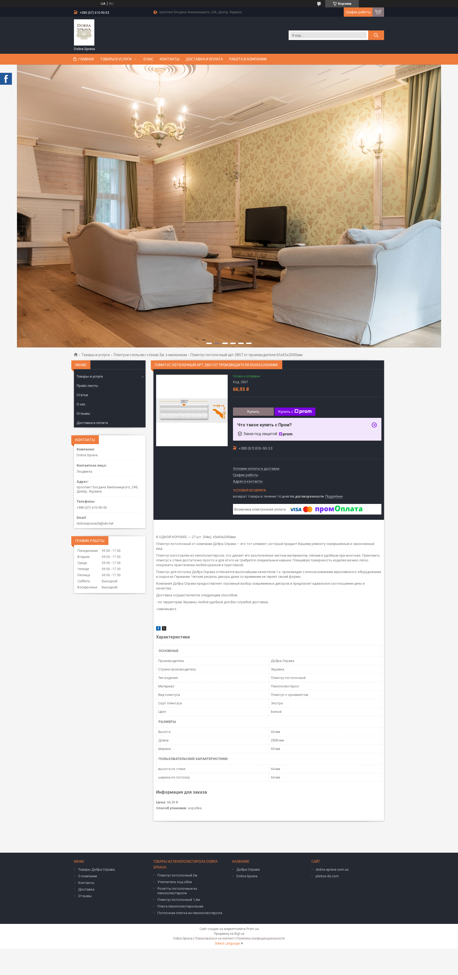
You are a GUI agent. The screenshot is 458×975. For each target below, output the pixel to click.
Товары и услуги (115, 59)
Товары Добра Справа (96, 869)
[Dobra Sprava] (84, 32)
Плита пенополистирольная (180, 906)
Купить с (285, 411)
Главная (86, 59)
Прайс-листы (87, 386)
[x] (164, 629)
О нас (148, 59)
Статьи (82, 395)
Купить (253, 411)
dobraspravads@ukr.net (95, 523)
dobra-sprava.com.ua (332, 869)
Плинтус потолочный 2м (177, 875)
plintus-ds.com (327, 876)
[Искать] (376, 35)
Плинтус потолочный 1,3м (178, 900)
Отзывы (83, 413)
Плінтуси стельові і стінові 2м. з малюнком (150, 355)
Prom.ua (252, 929)
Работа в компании (248, 59)
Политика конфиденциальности (260, 938)
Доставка (86, 889)
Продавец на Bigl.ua (229, 934)
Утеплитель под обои (174, 882)
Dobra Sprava (246, 876)
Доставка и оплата (204, 59)
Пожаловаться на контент (214, 938)
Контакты (169, 59)
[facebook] (158, 629)
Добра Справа (248, 869)
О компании (87, 876)
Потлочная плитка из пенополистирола (189, 913)
